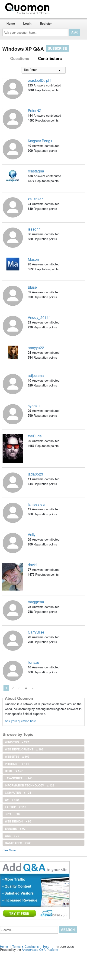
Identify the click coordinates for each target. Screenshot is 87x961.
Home (10, 23)
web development (24, 749)
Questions (19, 58)
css (12, 836)
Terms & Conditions (25, 946)
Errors (15, 828)
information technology (29, 785)
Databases (18, 843)
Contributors (50, 58)
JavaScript (18, 778)
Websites (17, 756)
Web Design (18, 821)
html (14, 771)
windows (17, 742)
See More (9, 850)
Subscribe (57, 48)
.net (12, 814)
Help (46, 946)
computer (18, 792)
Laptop (15, 807)
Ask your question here (20, 721)
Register (46, 23)
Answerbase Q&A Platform (40, 949)
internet (17, 764)
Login (27, 23)
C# (12, 800)
